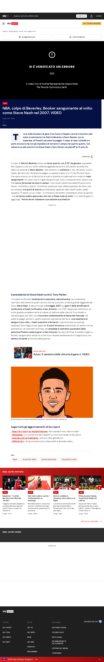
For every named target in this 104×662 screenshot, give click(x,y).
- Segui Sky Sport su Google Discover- (29, 431)
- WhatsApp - (17, 434)
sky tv (30, 627)
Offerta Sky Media (60, 648)
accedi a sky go (91, 622)
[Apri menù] (4, 23)
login (98, 16)
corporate (57, 653)
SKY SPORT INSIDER (91, 23)
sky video (7, 637)
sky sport (7, 627)
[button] (48, 659)
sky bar (30, 642)
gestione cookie (59, 627)
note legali (57, 637)
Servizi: (30, 622)
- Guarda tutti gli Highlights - (25, 438)
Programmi (32, 652)
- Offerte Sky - (18, 441)
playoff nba (29, 459)
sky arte (6, 642)
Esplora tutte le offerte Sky (26, 16)
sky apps (31, 632)
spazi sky (31, 647)
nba (15, 459)
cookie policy (58, 632)
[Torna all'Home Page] (12, 23)
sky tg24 (6, 632)
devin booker (49, 459)
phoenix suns (69, 459)
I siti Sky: (6, 622)
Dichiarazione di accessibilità (59, 642)
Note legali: (56, 622)
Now (29, 637)
